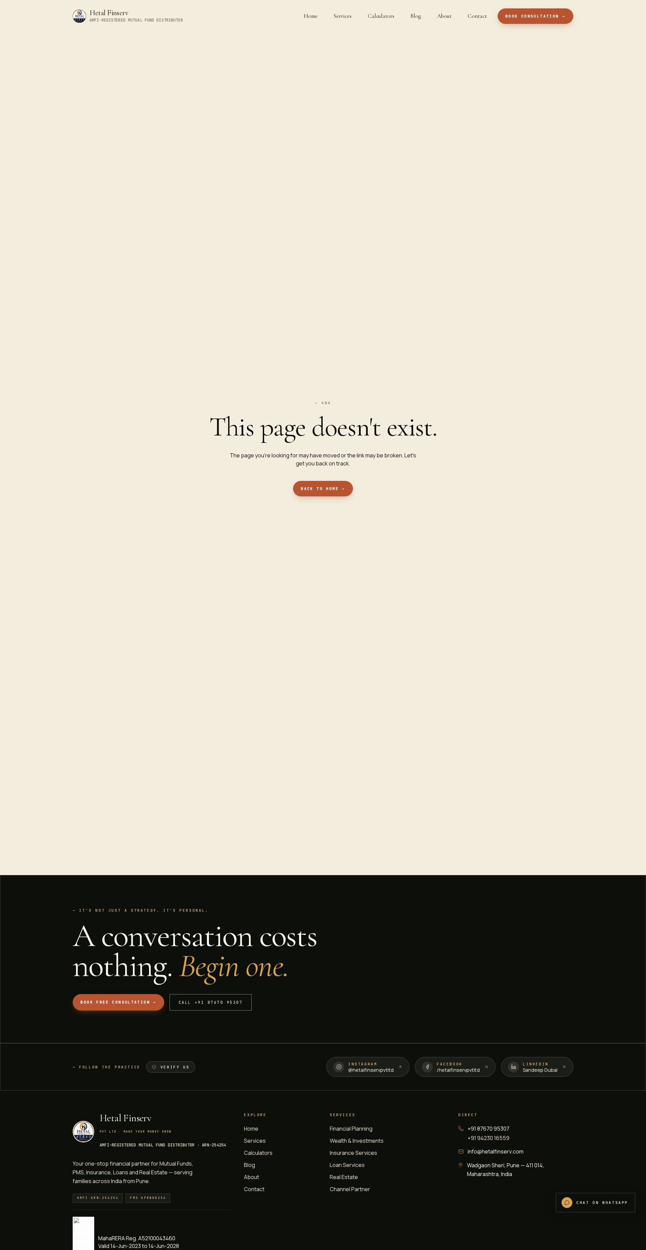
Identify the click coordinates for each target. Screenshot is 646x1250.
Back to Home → (323, 488)
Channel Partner (350, 1189)
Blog (249, 1165)
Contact (254, 1189)
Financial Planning (351, 1128)
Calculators (258, 1153)
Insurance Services (353, 1153)
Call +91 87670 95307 (211, 1002)
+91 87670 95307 (488, 1128)
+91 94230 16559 (488, 1138)
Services (255, 1140)
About (251, 1177)
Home (251, 1128)
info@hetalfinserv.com (496, 1151)
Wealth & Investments (357, 1140)
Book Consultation (535, 16)
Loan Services (347, 1165)
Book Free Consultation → (118, 1002)
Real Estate (344, 1177)
